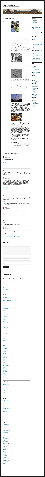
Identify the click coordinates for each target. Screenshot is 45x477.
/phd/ (4, 406)
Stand (4, 290)
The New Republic (5, 370)
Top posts (34, 71)
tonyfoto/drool (5, 385)
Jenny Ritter (4, 338)
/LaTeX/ (4, 390)
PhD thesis (4, 451)
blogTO (4, 347)
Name (4, 256)
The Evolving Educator (5, 322)
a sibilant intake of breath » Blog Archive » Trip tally (13, 236)
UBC (3, 410)
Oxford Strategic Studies (6, 424)
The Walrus (4, 374)
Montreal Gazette (5, 357)
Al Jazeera (4, 345)
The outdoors (4, 461)
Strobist (4, 321)
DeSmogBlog (4, 305)
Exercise (34, 85)
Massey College (5, 448)
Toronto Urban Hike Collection (36, 72)
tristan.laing (6, 177)
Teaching (4, 459)
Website (4, 263)
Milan (5, 162)
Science (34, 99)
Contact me (35, 66)
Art (3, 437)
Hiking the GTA (5, 317)
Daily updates (4, 441)
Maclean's (4, 356)
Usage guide (34, 38)
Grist (3, 306)
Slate (3, 364)
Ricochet (4, 362)
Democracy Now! (5, 352)
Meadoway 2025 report (36, 48)
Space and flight (5, 458)
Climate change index (5, 327)
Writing (4, 463)
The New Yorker (5, 371)
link (25, 210)
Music (4, 449)
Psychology (4, 455)
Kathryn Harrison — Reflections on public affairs (8, 307)
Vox (3, 376)
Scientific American (5, 417)
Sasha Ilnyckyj (5, 339)
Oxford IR (4, 409)
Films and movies (5, 443)
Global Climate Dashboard (6, 297)
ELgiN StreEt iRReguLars (6, 384)
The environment (5, 460)
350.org (4, 287)
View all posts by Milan (19, 147)
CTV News (4, 351)
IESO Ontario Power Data (6, 298)
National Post (4, 359)
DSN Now (4, 296)
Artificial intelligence (5, 438)
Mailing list (34, 39)
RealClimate (4, 310)
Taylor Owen (4, 401)
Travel (4, 462)
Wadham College (5, 411)
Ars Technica (4, 346)
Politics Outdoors (5, 309)
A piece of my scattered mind (6, 430)
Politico (4, 361)
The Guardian (4, 368)
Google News (4, 354)
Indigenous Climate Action (6, 289)
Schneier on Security (5, 425)
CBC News (4, 349)
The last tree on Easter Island (37, 59)
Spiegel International (5, 366)
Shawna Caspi (4, 340)
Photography (34, 96)
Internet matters (5, 445)
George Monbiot (5, 316)
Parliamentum (5, 318)
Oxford (34, 93)
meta (3, 393)
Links (4, 392)
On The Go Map (5, 333)
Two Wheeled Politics (5, 432)
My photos (34, 67)
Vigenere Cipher (5, 394)
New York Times (5, 360)
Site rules (34, 75)
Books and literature (35, 82)
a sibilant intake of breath (9, 5)
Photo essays (4, 452)
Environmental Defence (6, 288)
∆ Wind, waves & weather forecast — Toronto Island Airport (10, 300)
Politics (4, 454)
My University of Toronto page (6, 408)
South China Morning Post (6, 365)
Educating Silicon (5, 315)
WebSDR (4, 299)
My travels (34, 74)
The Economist (5, 367)
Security (4, 457)
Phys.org (4, 416)
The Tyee (4, 373)
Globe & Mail (4, 353)
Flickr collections (35, 22)
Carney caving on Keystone (37, 58)
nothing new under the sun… (6, 308)
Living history (40, 50)
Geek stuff (4, 444)
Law (3, 447)
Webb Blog (4, 418)
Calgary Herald (5, 348)
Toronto (34, 21)
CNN (3, 350)
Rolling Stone (4, 363)
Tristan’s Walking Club (35, 73)
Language (4, 446)
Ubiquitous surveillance (36, 51)
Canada (4, 440)
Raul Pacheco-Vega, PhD (6, 400)
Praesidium (4, 319)
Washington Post (5, 377)
